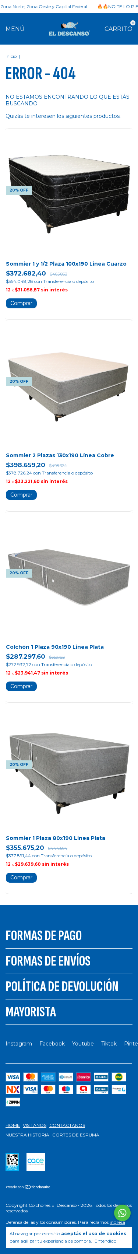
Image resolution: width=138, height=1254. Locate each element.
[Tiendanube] (29, 1187)
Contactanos (67, 1125)
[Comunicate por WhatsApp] (122, 1213)
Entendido (105, 1241)
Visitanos (34, 1125)
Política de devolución (62, 986)
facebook (52, 1043)
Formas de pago (44, 936)
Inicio (11, 56)
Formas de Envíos (48, 961)
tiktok (109, 1043)
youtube (83, 1043)
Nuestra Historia (27, 1135)
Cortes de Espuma (75, 1135)
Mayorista (31, 1012)
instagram (19, 1043)
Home (13, 1125)
